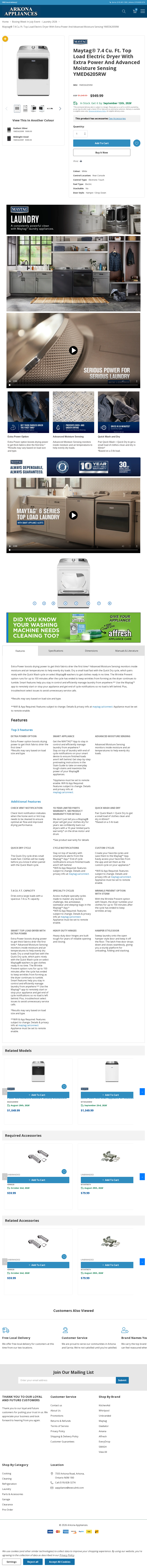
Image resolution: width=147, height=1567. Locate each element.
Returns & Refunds (61, 1420)
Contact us (56, 1405)
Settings (12, 1561)
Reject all (32, 1561)
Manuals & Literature (126, 650)
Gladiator (104, 1426)
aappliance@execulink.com (69, 1487)
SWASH (103, 1446)
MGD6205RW (12, 1102)
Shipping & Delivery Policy (97, 111)
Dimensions (91, 650)
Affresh (103, 1436)
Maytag (103, 1420)
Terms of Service (60, 1426)
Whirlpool (104, 1410)
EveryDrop (104, 1441)
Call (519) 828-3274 (65, 1482)
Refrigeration (9, 1483)
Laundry (6, 1489)
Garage (6, 1499)
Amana (102, 1431)
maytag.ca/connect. (102, 706)
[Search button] (124, 11)
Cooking (6, 1473)
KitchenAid (104, 1405)
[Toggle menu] (143, 11)
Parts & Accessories (12, 1494)
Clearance (7, 1504)
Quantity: (78, 126)
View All (103, 1452)
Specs (56, 650)
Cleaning (7, 1478)
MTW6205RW (86, 1102)
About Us (56, 1410)
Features (20, 650)
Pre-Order (7, 1509)
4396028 (10, 1184)
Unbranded (105, 1415)
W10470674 (86, 1184)
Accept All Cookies (59, 1561)
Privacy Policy (58, 1431)
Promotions (57, 1415)
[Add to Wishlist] (136, 143)
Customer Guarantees (62, 1441)
